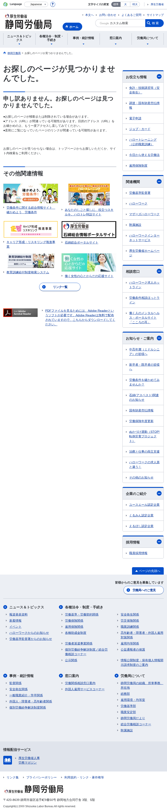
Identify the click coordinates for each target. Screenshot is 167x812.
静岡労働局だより (133, 718)
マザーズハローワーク (144, 214)
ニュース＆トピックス (26, 607)
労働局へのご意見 (144, 590)
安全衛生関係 (130, 614)
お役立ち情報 (136, 77)
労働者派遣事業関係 (78, 643)
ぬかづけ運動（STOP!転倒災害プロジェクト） (144, 436)
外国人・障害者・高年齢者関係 (30, 701)
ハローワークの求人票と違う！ (144, 464)
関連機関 (133, 182)
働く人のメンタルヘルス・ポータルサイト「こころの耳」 (144, 317)
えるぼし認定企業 (141, 526)
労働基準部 (128, 706)
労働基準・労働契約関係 (82, 614)
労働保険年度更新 (141, 421)
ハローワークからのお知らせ (29, 632)
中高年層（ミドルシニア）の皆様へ (144, 352)
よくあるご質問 (131, 15)
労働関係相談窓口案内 (80, 683)
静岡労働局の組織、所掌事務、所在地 (142, 685)
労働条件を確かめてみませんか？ (144, 382)
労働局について (133, 676)
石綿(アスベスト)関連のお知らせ (144, 397)
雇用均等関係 (130, 643)
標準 (116, 4)
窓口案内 (72, 676)
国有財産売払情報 (141, 410)
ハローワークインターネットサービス (144, 238)
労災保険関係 (130, 620)
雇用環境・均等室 (133, 700)
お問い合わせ (107, 15)
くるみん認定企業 (141, 515)
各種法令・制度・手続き (84, 607)
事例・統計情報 (21, 676)
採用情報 (133, 542)
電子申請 (135, 118)
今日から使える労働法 (144, 155)
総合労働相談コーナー (136, 724)
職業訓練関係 (130, 626)
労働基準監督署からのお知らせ (30, 639)
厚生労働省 (157, 4)
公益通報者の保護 (133, 649)
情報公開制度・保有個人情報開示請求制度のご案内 (142, 662)
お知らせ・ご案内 (140, 338)
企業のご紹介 (136, 494)
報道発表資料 (18, 614)
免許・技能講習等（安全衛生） (144, 90)
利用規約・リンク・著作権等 (84, 777)
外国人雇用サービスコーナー (85, 689)
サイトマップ (155, 15)
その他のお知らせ (141, 477)
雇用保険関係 (74, 626)
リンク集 (13, 777)
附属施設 (135, 225)
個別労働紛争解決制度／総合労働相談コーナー (86, 652)
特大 (135, 4)
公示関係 (71, 660)
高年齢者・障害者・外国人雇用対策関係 (142, 635)
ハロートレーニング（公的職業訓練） (143, 142)
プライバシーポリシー (41, 777)
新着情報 (15, 620)
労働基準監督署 (139, 193)
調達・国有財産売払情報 (144, 105)
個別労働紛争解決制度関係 (27, 707)
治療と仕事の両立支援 (144, 451)
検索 (155, 23)
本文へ (89, 15)
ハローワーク (138, 203)
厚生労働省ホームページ (144, 253)
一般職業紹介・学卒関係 (26, 695)
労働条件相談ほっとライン (144, 300)
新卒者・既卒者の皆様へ (144, 367)
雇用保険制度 (138, 165)
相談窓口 (133, 271)
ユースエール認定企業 (144, 504)
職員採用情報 (138, 553)
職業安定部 (128, 712)
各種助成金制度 (75, 632)
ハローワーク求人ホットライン (144, 285)
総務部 (125, 693)
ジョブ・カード (139, 129)
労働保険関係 (74, 620)
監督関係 (15, 683)
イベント (15, 626)
